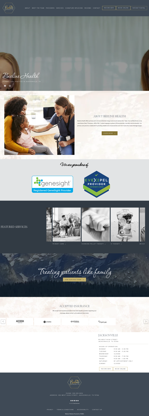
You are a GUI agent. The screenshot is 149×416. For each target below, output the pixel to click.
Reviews (88, 8)
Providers (50, 8)
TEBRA (82, 414)
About (27, 8)
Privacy (50, 409)
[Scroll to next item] (143, 227)
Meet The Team (38, 8)
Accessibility (83, 409)
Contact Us (97, 409)
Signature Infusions (74, 8)
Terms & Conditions (65, 409)
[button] (49, 351)
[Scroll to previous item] (48, 227)
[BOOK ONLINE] (123, 9)
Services (60, 8)
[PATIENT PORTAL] (139, 9)
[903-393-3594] (109, 9)
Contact (96, 8)
